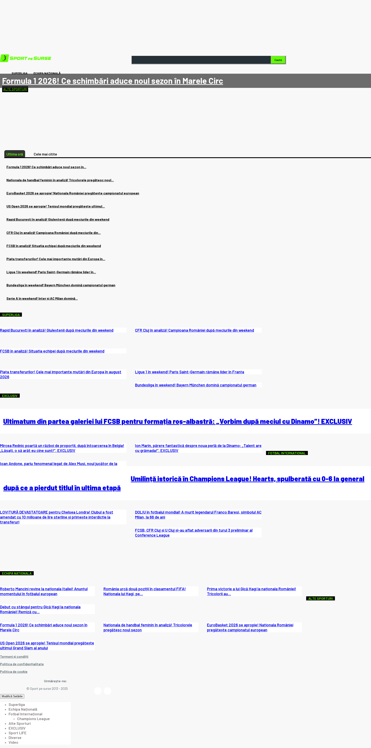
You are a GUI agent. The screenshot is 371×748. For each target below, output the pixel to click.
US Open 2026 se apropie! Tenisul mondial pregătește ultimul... (55, 206)
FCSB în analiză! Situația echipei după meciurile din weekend (53, 246)
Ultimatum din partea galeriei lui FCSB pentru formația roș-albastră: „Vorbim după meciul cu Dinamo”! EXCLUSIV (177, 421)
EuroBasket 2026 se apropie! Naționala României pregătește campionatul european (72, 193)
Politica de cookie (13, 671)
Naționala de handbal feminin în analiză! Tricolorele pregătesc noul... (60, 180)
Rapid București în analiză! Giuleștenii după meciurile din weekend (57, 219)
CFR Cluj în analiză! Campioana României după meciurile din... (53, 233)
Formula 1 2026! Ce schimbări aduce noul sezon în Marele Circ (112, 80)
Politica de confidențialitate (22, 664)
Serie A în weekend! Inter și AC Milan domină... (42, 298)
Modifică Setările (12, 696)
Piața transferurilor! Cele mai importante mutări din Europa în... (55, 259)
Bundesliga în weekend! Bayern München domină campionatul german (60, 285)
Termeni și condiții (14, 656)
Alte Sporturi (15, 89)
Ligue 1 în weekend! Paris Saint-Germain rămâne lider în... (51, 272)
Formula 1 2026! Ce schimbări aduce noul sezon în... (46, 167)
